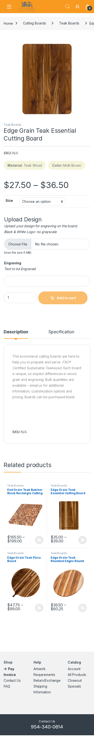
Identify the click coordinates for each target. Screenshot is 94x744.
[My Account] (77, 6)
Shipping (40, 686)
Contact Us (12, 680)
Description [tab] (16, 332)
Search (67, 6)
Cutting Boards (34, 23)
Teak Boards (69, 23)
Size (9, 200)
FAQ (7, 686)
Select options (37, 540)
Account (74, 669)
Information (42, 692)
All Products (77, 675)
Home (8, 23)
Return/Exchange (47, 680)
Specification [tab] (61, 332)
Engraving (12, 263)
